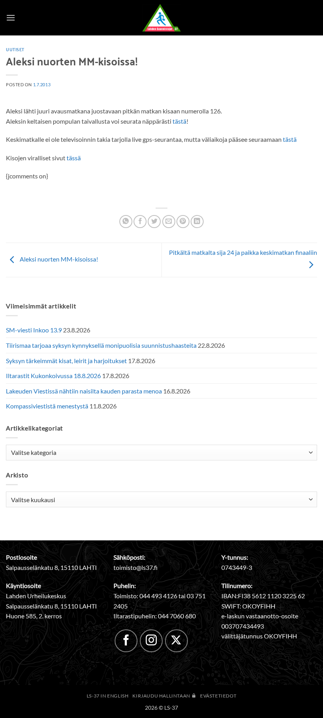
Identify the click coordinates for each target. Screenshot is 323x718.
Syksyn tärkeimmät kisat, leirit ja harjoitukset (66, 360)
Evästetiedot (218, 696)
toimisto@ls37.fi (135, 567)
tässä (74, 157)
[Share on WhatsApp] (125, 221)
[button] (10, 17)
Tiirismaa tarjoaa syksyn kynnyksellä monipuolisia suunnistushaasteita (101, 345)
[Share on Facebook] (140, 221)
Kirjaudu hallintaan (161, 696)
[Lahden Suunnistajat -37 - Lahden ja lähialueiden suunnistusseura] (161, 17)
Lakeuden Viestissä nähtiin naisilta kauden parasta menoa (84, 391)
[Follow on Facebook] (126, 640)
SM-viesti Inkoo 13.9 (34, 330)
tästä (179, 121)
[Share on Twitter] (154, 221)
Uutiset (15, 49)
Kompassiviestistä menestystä (47, 406)
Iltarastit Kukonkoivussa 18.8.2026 (53, 375)
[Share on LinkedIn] (197, 221)
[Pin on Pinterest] (182, 221)
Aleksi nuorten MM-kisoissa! (58, 259)
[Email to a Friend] (168, 221)
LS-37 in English (108, 696)
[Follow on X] (176, 640)
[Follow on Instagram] (151, 640)
